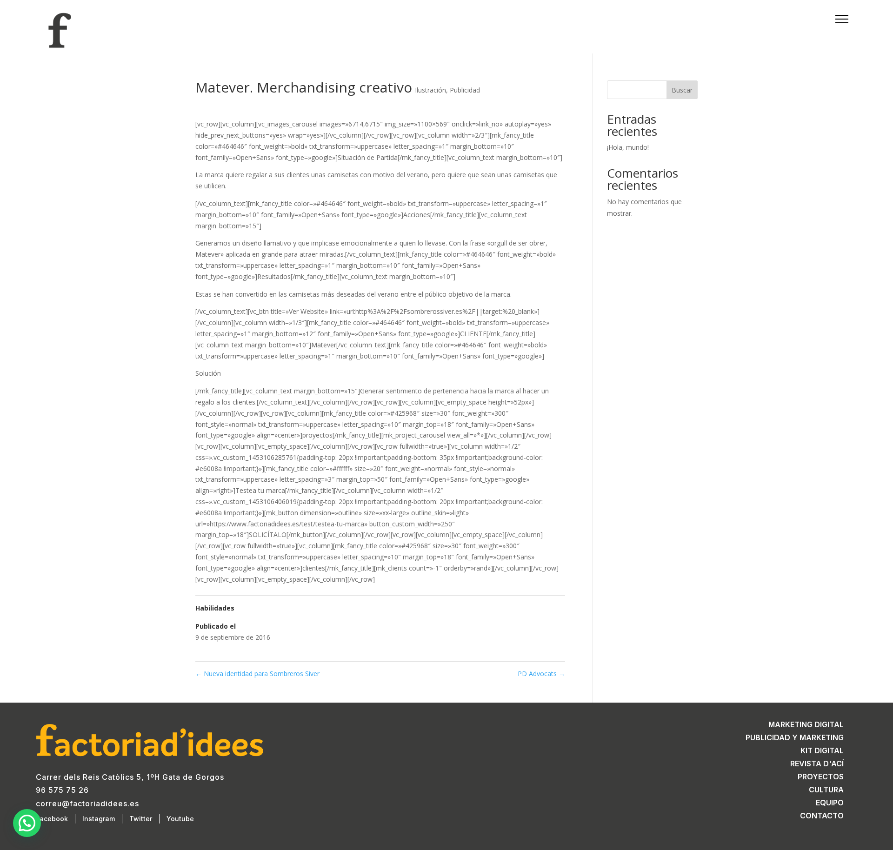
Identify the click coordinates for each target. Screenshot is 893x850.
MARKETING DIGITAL (806, 724)
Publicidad (465, 90)
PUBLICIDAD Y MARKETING (795, 737)
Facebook (52, 819)
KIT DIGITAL (822, 750)
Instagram (98, 819)
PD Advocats (541, 673)
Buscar (682, 90)
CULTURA (826, 789)
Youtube (180, 819)
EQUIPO (830, 802)
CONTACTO (822, 815)
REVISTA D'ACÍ (817, 763)
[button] (27, 823)
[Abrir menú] (838, 19)
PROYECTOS (821, 776)
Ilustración (430, 90)
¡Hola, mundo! (628, 147)
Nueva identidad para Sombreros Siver (257, 673)
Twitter (140, 819)
